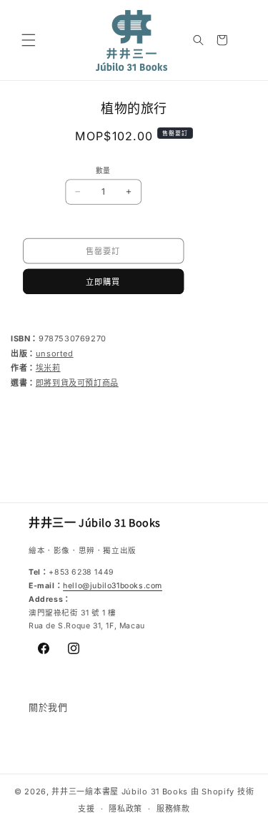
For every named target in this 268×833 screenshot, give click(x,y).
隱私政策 (125, 809)
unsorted (55, 354)
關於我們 (48, 707)
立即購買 (103, 281)
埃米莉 (48, 368)
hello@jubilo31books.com (112, 585)
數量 (103, 170)
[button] (28, 40)
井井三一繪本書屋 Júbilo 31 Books (119, 791)
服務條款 (173, 809)
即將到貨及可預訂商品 (77, 383)
